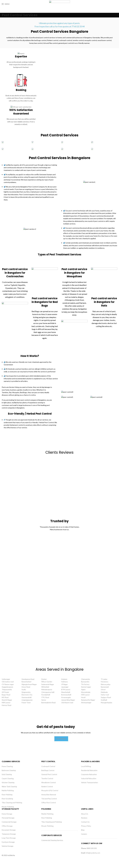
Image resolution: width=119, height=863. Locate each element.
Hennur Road (6, 705)
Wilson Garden (46, 682)
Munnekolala (85, 692)
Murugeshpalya (106, 702)
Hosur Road (26, 687)
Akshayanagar (86, 702)
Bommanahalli (66, 695)
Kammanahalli (26, 697)
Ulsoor (103, 689)
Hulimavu (64, 682)
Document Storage (9, 830)
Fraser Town (26, 702)
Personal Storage (8, 818)
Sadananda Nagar (47, 684)
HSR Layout (85, 695)
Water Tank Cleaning (9, 786)
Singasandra (26, 692)
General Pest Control (49, 774)
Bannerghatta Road (48, 702)
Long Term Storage (9, 838)
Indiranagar (6, 679)
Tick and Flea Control (49, 799)
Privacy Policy (86, 826)
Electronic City (27, 695)
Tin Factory (85, 684)
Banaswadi (105, 687)
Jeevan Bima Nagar (68, 700)
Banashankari (26, 682)
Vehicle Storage (7, 846)
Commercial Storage (9, 822)
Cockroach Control (48, 766)
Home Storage (7, 814)
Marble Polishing (8, 790)
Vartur (43, 700)
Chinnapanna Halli (47, 692)
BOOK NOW (61, 739)
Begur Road (6, 695)
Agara (83, 689)
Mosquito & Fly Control (49, 790)
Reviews (84, 818)
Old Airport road (67, 702)
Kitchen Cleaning (8, 782)
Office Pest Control (48, 803)
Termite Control (47, 778)
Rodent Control (47, 786)
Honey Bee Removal (48, 795)
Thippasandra (7, 689)
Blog (82, 830)
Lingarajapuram (27, 700)
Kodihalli (104, 700)
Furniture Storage (8, 842)
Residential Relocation (89, 770)
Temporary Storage (9, 834)
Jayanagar (64, 687)
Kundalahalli (45, 695)
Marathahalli (65, 692)
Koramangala (66, 697)
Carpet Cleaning (8, 778)
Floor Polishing (7, 795)
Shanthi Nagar (7, 700)
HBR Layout (6, 702)
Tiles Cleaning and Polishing (12, 803)
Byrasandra (85, 682)
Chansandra (85, 679)
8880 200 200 (92, 848)
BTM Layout (65, 689)
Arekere (64, 679)
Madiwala (104, 692)
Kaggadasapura (7, 687)
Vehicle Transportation (89, 782)
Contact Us (85, 822)
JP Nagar (64, 684)
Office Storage (7, 826)
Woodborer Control (48, 782)
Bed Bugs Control (47, 770)
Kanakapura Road (28, 679)
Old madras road (8, 682)
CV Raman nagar (8, 684)
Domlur (44, 679)
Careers (84, 834)
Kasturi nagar (86, 687)
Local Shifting (86, 766)
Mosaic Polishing (8, 807)
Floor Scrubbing (7, 799)
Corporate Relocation (89, 774)
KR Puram (5, 692)
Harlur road (105, 695)
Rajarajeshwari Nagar (29, 684)
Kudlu (24, 689)
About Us (84, 814)
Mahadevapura (46, 689)
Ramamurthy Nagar (88, 700)
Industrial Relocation (88, 778)
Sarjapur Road (106, 697)
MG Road (5, 697)
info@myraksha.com (93, 853)
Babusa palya (105, 684)
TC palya (104, 679)
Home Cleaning (7, 766)
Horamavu (104, 682)
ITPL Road (45, 697)
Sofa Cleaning (7, 774)
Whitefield (45, 687)
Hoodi (83, 697)
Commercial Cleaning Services (52, 840)
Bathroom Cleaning (9, 770)
